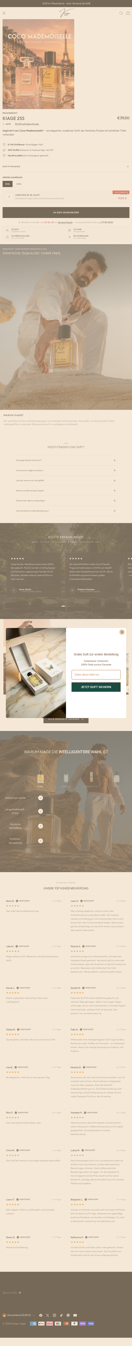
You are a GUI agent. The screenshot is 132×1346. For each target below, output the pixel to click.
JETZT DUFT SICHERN (96, 687)
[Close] (122, 632)
